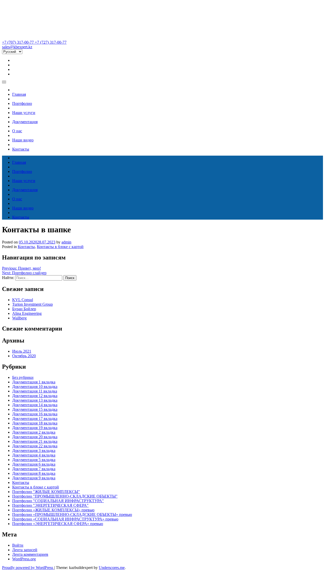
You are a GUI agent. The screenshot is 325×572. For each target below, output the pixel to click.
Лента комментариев (30, 554)
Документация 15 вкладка (34, 409)
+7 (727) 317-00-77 (51, 42)
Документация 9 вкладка (33, 478)
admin (66, 242)
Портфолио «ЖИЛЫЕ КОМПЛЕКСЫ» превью (53, 510)
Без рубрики (23, 377)
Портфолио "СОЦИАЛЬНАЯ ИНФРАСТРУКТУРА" (58, 501)
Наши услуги (23, 112)
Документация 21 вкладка (34, 441)
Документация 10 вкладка (34, 386)
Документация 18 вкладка (34, 423)
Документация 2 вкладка (33, 432)
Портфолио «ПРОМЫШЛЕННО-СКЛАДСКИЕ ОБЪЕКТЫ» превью (72, 514)
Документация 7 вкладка (33, 469)
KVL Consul (22, 300)
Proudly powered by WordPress (28, 567)
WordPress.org (24, 559)
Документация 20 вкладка (34, 437)
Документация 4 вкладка (33, 455)
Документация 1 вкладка (33, 382)
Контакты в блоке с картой (60, 246)
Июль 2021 (21, 351)
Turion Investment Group (32, 304)
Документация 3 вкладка (33, 450)
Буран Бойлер (24, 309)
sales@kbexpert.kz (17, 47)
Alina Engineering (27, 313)
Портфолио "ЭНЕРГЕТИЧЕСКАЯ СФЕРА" (50, 505)
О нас (17, 131)
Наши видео (23, 140)
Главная (19, 94)
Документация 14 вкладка (34, 405)
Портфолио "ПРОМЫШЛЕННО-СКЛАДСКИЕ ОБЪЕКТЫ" (65, 496)
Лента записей (24, 550)
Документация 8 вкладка (33, 473)
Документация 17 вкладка (34, 418)
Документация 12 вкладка (34, 396)
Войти (17, 545)
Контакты (20, 149)
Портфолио (22, 103)
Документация (25, 122)
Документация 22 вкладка (34, 446)
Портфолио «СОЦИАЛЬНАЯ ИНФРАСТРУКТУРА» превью (65, 519)
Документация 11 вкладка (34, 391)
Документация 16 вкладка (34, 414)
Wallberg (19, 318)
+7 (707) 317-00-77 (18, 42)
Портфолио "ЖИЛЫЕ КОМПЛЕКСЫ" (46, 491)
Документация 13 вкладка (34, 400)
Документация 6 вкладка (33, 464)
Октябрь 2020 (24, 356)
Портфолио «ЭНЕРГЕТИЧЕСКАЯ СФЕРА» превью (57, 523)
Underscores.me (112, 567)
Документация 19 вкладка (34, 428)
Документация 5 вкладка (33, 459)
